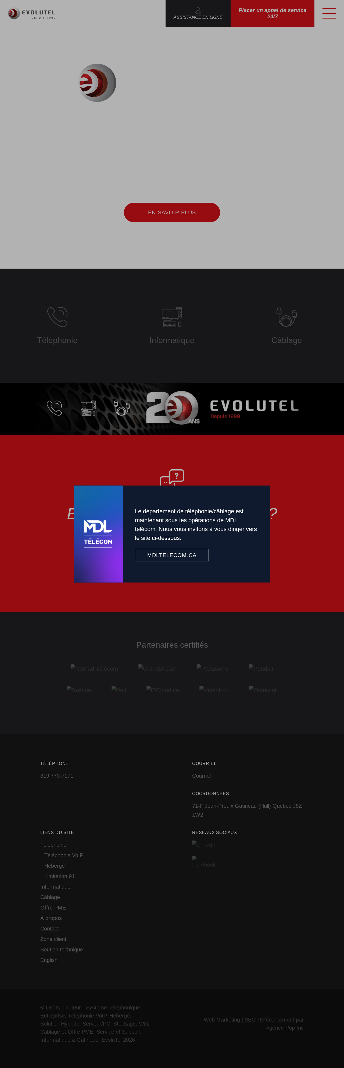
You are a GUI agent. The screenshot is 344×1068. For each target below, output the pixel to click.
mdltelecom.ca (171, 555)
